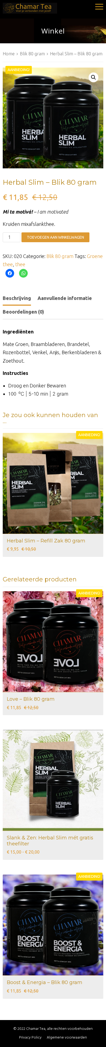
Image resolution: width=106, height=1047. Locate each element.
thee (20, 264)
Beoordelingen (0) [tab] (23, 311)
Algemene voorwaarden (67, 1037)
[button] (93, 77)
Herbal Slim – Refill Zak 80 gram (46, 541)
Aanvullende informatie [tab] (65, 298)
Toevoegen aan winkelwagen (55, 237)
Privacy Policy (30, 1037)
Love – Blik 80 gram (31, 699)
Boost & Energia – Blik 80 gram (44, 982)
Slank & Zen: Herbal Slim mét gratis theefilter (50, 841)
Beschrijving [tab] (17, 298)
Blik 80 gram (32, 53)
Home (9, 53)
